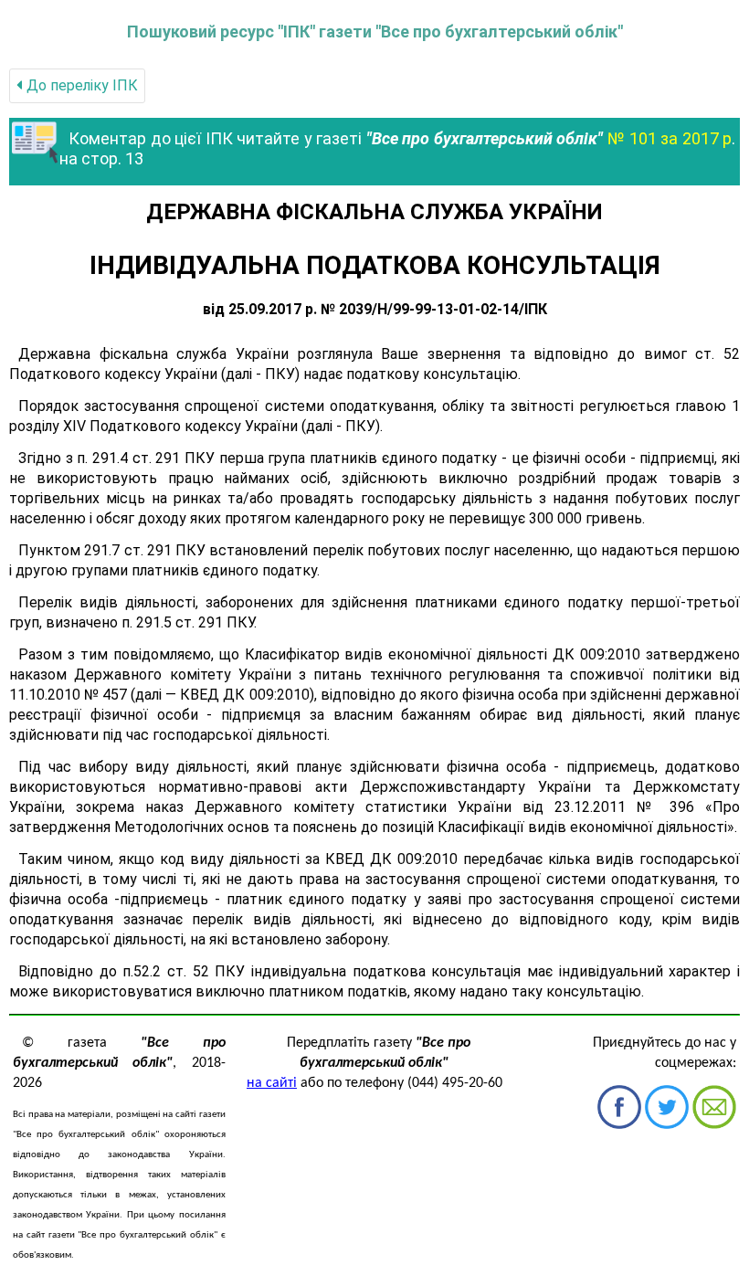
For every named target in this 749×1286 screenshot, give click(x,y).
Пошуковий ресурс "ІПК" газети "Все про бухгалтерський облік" (375, 31)
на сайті (272, 1083)
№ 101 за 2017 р (670, 138)
